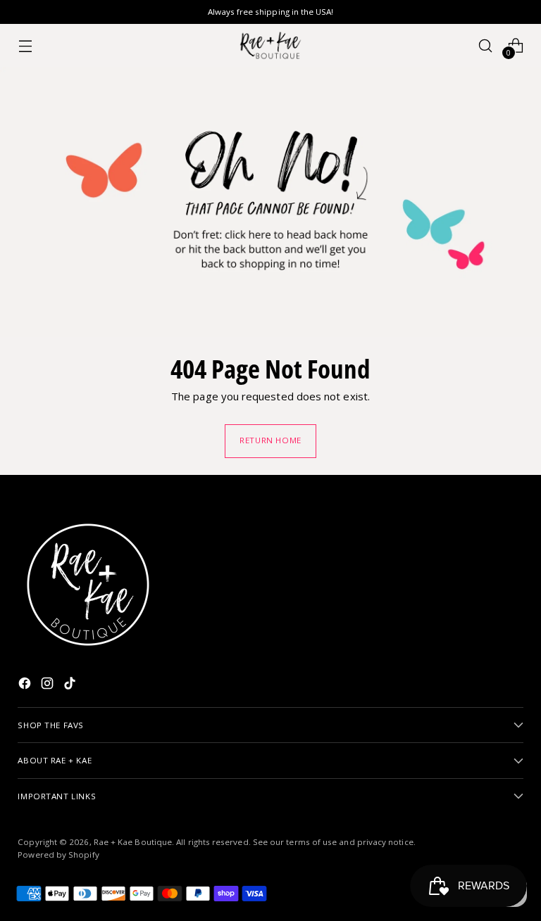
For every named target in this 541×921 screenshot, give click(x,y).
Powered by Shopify (58, 854)
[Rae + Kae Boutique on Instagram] (48, 685)
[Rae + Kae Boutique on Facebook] (26, 685)
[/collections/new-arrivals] (270, 202)
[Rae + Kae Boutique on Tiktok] (71, 685)
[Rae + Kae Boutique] (270, 45)
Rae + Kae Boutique (133, 842)
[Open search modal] (485, 45)
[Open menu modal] (25, 45)
